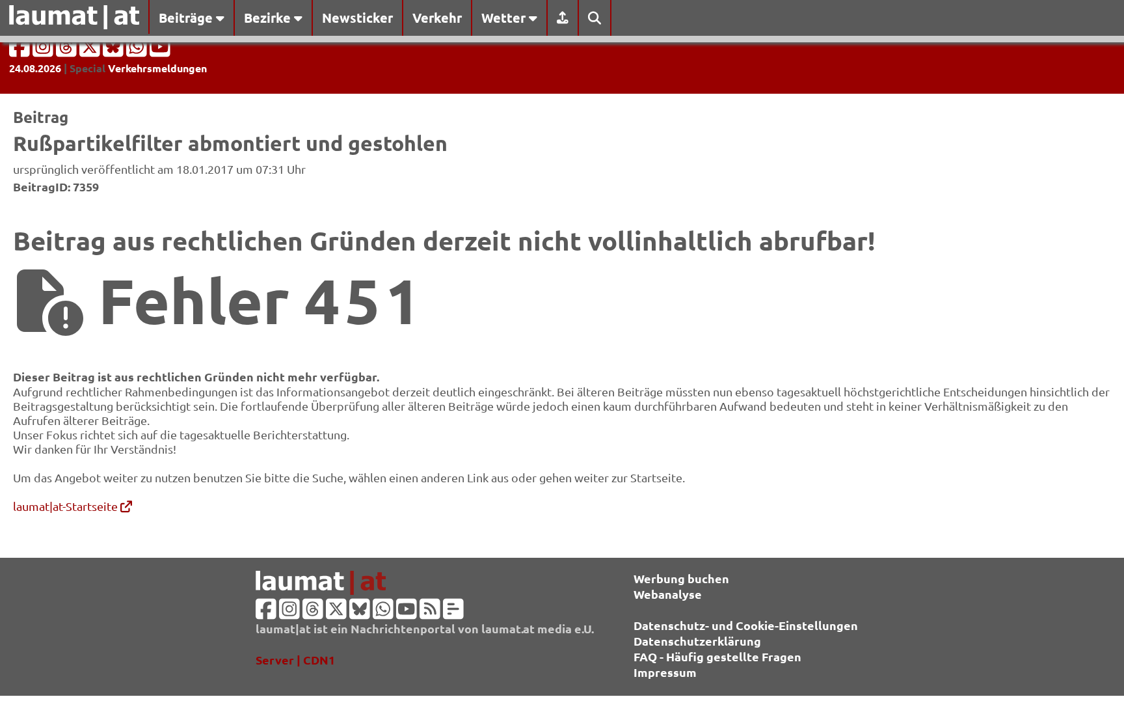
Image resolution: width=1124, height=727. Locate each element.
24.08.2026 (35, 68)
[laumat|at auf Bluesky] (114, 50)
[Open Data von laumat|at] (453, 612)
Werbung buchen (681, 578)
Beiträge (187, 17)
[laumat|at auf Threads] (67, 50)
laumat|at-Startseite (66, 506)
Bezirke (269, 17)
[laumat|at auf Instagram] (44, 50)
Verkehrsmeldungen (157, 68)
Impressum (665, 672)
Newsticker (357, 17)
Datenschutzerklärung (697, 640)
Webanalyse (668, 593)
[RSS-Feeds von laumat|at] (430, 612)
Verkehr (437, 17)
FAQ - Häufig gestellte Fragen (717, 656)
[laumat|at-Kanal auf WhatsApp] (138, 50)
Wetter (505, 17)
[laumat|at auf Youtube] (160, 50)
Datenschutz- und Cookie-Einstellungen (746, 625)
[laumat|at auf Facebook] (21, 50)
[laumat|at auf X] (91, 50)
